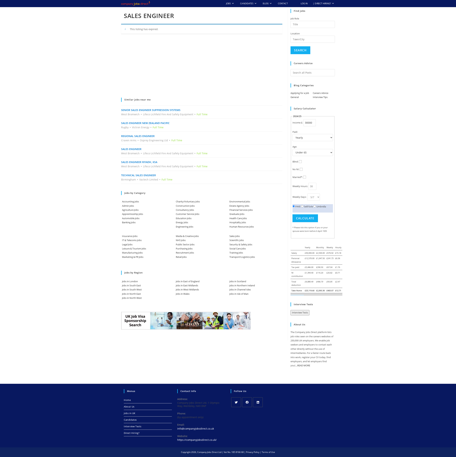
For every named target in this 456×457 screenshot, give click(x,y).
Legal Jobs (127, 244)
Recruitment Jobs (185, 252)
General (295, 97)
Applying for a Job (300, 93)
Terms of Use (268, 452)
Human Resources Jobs (241, 226)
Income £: (297, 122)
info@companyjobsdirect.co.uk (195, 428)
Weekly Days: (299, 196)
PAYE (297, 206)
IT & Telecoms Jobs (132, 240)
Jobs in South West (132, 289)
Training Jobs (236, 252)
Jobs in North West (132, 297)
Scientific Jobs (236, 240)
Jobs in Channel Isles (240, 289)
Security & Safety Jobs (240, 244)
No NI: (295, 169)
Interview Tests (300, 312)
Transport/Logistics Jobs (242, 257)
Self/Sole (308, 206)
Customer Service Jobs (187, 214)
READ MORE (303, 365)
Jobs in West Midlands (187, 289)
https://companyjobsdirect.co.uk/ (197, 439)
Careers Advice (320, 93)
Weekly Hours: (300, 186)
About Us (129, 406)
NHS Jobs (181, 240)
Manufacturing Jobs (132, 252)
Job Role (295, 18)
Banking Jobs (129, 222)
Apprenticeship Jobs (132, 214)
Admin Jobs (128, 205)
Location (295, 33)
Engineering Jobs (184, 226)
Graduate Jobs (236, 214)
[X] (236, 402)
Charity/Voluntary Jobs (188, 201)
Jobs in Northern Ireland (242, 285)
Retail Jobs (181, 257)
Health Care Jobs (238, 218)
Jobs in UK (129, 413)
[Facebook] (247, 402)
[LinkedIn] (258, 402)
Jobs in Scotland (237, 281)
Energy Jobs (182, 222)
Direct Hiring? (131, 433)
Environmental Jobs (239, 201)
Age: (294, 146)
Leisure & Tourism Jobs (134, 248)
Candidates (130, 419)
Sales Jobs (234, 236)
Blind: (295, 161)
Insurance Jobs (130, 236)
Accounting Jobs (130, 201)
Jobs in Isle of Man (238, 293)
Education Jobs (183, 218)
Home (127, 400)
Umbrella (321, 206)
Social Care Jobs (237, 248)
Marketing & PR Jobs (132, 257)
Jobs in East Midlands (187, 285)
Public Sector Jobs (185, 244)
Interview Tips (320, 97)
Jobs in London (130, 281)
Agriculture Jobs (130, 209)
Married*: (297, 177)
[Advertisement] (201, 68)
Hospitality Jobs (237, 222)
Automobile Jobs (130, 218)
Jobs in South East (131, 285)
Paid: (295, 131)
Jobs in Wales (183, 293)
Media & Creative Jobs (187, 236)
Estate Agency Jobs (239, 205)
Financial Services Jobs (241, 209)
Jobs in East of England (188, 281)
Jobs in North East (131, 293)
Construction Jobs (185, 205)
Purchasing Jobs (184, 248)
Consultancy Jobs (185, 209)
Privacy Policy (252, 452)
